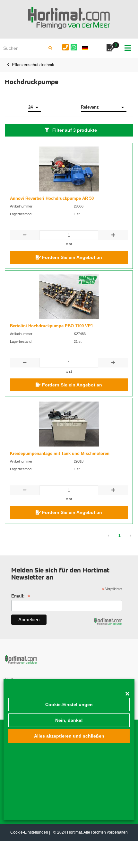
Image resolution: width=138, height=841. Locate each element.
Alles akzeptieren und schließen (69, 736)
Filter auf (74, 130)
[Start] (69, 18)
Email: (20, 596)
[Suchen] (50, 48)
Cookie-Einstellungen (69, 704)
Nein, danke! (69, 720)
